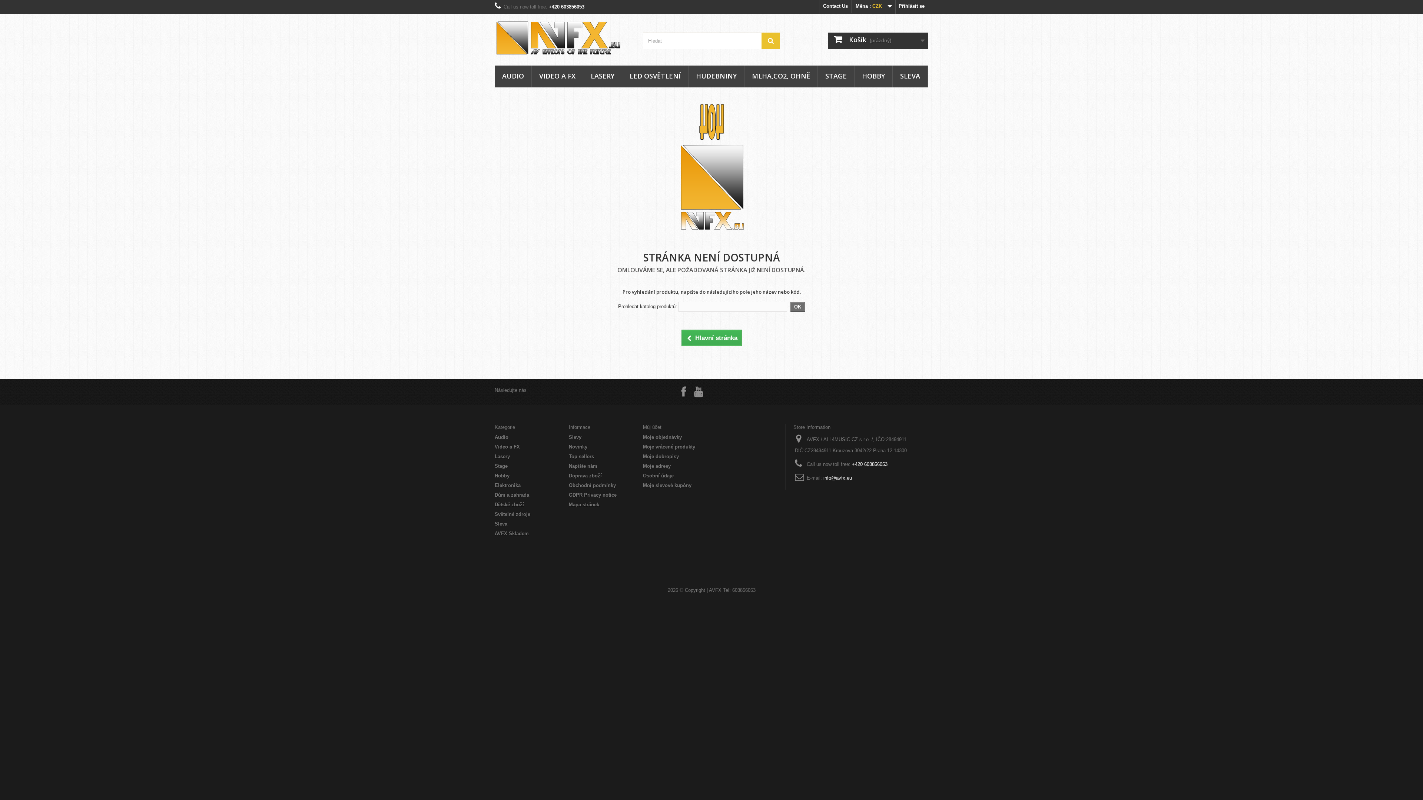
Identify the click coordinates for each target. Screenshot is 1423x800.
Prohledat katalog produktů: (647, 306)
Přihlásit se (912, 6)
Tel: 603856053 (739, 590)
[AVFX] (563, 38)
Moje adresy (657, 466)
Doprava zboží (585, 476)
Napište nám (583, 466)
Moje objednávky (662, 437)
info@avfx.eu (837, 478)
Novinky (578, 447)
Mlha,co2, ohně (781, 75)
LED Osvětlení (655, 75)
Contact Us (835, 6)
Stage (836, 75)
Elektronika (508, 485)
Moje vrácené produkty (669, 447)
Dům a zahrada (512, 495)
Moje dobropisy (661, 456)
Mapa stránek (584, 504)
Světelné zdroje (512, 514)
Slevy (575, 437)
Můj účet (652, 427)
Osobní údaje (658, 476)
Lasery (602, 75)
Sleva (910, 75)
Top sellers (581, 456)
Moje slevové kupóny (667, 485)
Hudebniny (716, 75)
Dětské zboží (509, 504)
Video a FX (557, 75)
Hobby (873, 75)
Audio (513, 75)
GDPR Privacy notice (593, 495)
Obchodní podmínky (592, 485)
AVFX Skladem (512, 533)
